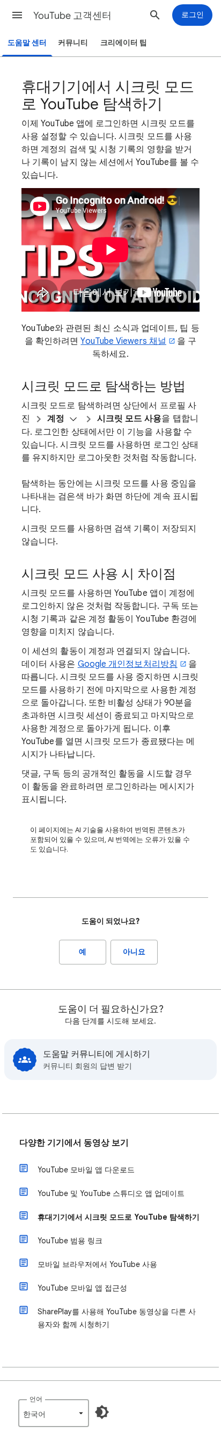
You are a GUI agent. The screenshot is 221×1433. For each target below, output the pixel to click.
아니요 (134, 951)
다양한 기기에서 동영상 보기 (74, 1142)
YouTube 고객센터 (72, 15)
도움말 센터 (27, 42)
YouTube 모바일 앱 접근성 (82, 1288)
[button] (17, 15)
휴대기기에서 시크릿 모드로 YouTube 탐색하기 (119, 1217)
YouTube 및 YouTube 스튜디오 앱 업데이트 (111, 1193)
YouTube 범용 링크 (70, 1240)
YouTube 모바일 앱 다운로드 (86, 1170)
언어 (36, 1399)
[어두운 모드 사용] (102, 1412)
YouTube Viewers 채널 (123, 341)
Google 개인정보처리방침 (128, 664)
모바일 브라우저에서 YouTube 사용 (97, 1264)
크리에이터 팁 (123, 42)
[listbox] (53, 1413)
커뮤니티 (73, 42)
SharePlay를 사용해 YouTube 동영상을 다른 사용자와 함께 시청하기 (117, 1318)
